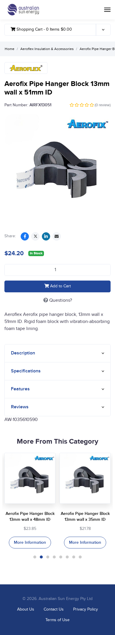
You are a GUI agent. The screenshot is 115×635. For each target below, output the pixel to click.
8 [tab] (80, 557)
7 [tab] (73, 557)
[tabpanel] (30, 500)
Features (20, 389)
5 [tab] (60, 557)
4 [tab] (54, 557)
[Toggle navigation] (107, 10)
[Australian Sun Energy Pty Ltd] (23, 9)
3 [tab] (47, 557)
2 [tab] (41, 557)
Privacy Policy (85, 609)
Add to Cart (60, 286)
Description (23, 353)
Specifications (26, 371)
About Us (25, 609)
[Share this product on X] (35, 236)
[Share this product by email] (56, 236)
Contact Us (54, 609)
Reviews (20, 407)
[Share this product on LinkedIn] (46, 236)
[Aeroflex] (25, 68)
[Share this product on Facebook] (25, 236)
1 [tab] (34, 557)
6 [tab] (67, 557)
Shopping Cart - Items (43, 29)
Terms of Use (57, 620)
